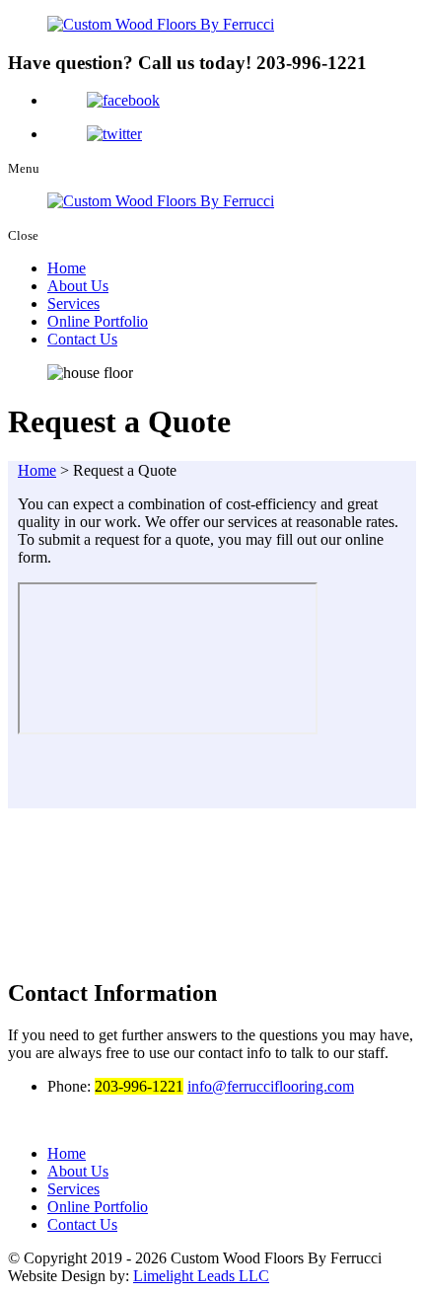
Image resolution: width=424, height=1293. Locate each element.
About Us (77, 285)
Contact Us (82, 339)
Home (66, 268)
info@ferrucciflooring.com (270, 1086)
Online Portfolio (97, 321)
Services (73, 303)
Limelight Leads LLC (201, 1275)
